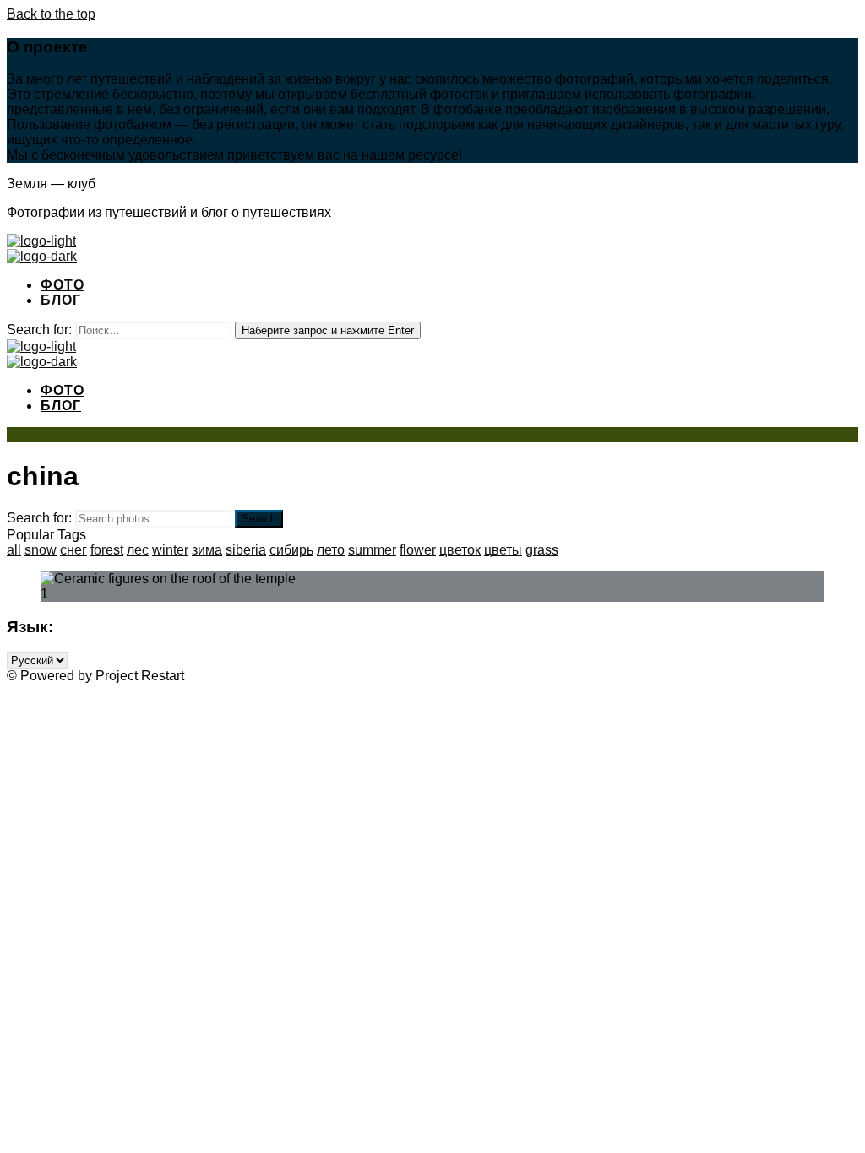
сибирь (291, 550)
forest (106, 550)
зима (207, 550)
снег (73, 550)
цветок (460, 550)
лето (331, 550)
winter (170, 550)
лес (138, 550)
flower (418, 550)
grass (541, 550)
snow (40, 550)
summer (372, 550)
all (14, 550)
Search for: (39, 518)
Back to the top (51, 14)
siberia (246, 550)
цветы (503, 550)
